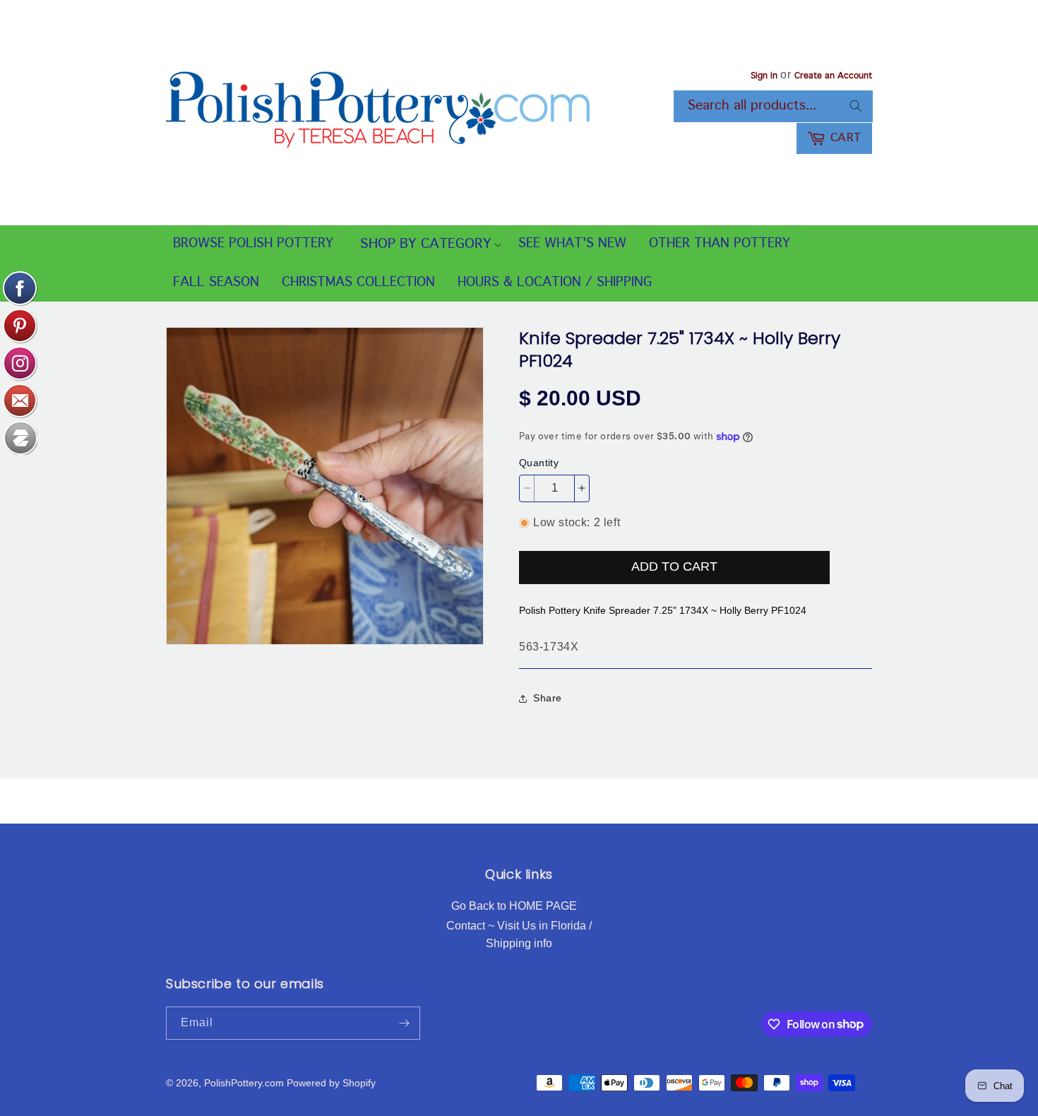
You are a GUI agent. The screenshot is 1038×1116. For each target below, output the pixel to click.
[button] (426, 244)
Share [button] (547, 698)
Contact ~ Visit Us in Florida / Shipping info (519, 935)
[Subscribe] (403, 1023)
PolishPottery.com (244, 1082)
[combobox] (773, 106)
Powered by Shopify (331, 1082)
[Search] (855, 105)
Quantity (539, 462)
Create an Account (833, 76)
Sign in (764, 76)
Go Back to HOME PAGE (514, 906)
